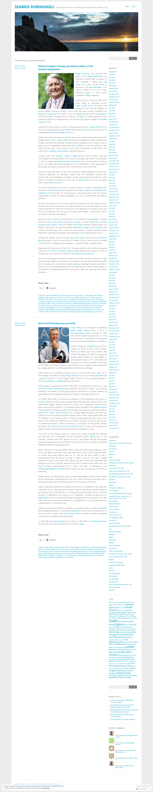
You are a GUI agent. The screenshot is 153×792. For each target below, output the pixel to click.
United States (123, 673)
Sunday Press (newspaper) (85, 310)
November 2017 (114, 364)
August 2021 (113, 239)
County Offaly (99, 299)
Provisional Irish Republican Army (48, 308)
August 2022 (113, 205)
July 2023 (112, 175)
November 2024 (114, 130)
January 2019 (113, 325)
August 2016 (113, 406)
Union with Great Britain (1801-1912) (120, 584)
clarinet (88, 130)
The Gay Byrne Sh (97, 521)
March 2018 (112, 353)
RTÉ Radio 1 (101, 341)
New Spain (112, 540)
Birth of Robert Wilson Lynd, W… (125, 751)
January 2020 (113, 292)
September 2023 (114, 169)
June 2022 (112, 211)
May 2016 (112, 414)
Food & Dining (113, 491)
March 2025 (112, 119)
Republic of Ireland (115, 661)
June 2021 (112, 244)
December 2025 (114, 94)
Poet (129, 655)
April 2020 (112, 283)
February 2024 (113, 155)
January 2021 (113, 258)
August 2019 (113, 306)
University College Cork (60, 132)
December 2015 (114, 428)
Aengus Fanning (82, 74)
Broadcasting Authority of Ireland (51, 469)
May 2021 (112, 247)
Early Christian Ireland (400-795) (119, 471)
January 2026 (113, 91)
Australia (123, 605)
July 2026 (112, 74)
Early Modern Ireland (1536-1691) (119, 477)
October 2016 (113, 400)
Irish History (72, 295)
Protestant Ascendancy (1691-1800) (120, 554)
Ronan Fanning (74, 222)
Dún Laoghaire (50, 151)
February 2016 (113, 423)
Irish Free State (114, 509)
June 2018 (112, 345)
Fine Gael (111, 627)
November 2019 (114, 297)
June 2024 (112, 144)
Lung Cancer (96, 303)
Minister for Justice (45, 389)
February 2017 (113, 389)
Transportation (114, 579)
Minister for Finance (46, 413)
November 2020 (114, 264)
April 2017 (112, 384)
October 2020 (113, 267)
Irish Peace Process (115, 515)
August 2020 (113, 272)
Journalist (133, 644)
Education (112, 479)
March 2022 (112, 219)
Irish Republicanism (118, 640)
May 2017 (112, 381)
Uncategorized (113, 582)
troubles (74, 156)
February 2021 (113, 255)
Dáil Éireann (123, 622)
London (130, 646)
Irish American (113, 506)
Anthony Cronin (56, 225)
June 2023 (112, 177)
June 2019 (112, 311)
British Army (114, 607)
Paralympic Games (87, 306)
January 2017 (113, 392)
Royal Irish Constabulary (129, 661)
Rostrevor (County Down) (77, 308)
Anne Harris (57, 183)
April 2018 (112, 350)
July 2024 (112, 141)
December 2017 (114, 361)
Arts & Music (113, 449)
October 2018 (113, 333)
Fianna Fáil (132, 625)
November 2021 (114, 230)
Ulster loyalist (85, 190)
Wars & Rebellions (114, 587)
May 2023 (112, 180)
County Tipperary (122, 618)
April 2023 (112, 183)
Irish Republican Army (116, 518)
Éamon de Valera (125, 677)
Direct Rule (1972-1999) (116, 468)
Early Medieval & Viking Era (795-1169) (121, 474)
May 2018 (112, 347)
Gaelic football (96, 127)
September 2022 (114, 203)
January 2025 (113, 125)
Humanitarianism (114, 504)
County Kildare (121, 616)
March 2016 (112, 420)
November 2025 (114, 97)
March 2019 (112, 319)
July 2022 (112, 208)
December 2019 (114, 294)
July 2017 (112, 375)
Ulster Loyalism (63, 312)
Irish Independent (95, 87)
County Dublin (62, 151)
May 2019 (112, 314)
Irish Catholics (130, 630)
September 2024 (114, 136)
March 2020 (112, 286)
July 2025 (112, 108)
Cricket (40, 301)
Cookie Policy (46, 788)
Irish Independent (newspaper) (82, 303)
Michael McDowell (61, 389)
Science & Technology (116, 562)
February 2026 (113, 88)
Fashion (111, 485)
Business (111, 454)
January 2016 (113, 425)
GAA (70, 143)
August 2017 (113, 372)
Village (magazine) (89, 312)
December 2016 (114, 395)
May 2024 (112, 147)
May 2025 (112, 113)
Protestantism (127, 657)
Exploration (112, 482)
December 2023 (114, 161)
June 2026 (112, 77)
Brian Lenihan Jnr (63, 413)
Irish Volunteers (128, 642)
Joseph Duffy (76, 328)
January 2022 (113, 225)
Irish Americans (121, 630)
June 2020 (112, 278)
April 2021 (112, 250)
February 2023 (113, 189)
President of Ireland (115, 657)
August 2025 (113, 105)
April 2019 (112, 317)
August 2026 (113, 72)
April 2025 (112, 116)
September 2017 (114, 370)
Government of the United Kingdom (125, 629)
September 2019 (114, 303)
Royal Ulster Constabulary (117, 663)
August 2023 (113, 172)
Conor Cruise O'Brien (60, 299)
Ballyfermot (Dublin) (80, 547)
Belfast (130, 604)
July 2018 (112, 342)
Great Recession (99, 549)
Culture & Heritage (115, 460)
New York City (115, 652)
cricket (68, 130)
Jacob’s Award (60, 521)
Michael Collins (131, 649)
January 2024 (113, 158)
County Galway (129, 615)
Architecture (113, 446)
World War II (114, 678)
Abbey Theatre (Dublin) (96, 295)
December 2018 (114, 328)
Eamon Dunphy (83, 227)
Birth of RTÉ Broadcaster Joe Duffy (56, 323)
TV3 (53, 450)
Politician (134, 655)
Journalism (80, 295)
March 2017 (112, 386)
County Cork (125, 612)
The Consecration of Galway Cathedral (123, 719)
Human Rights (113, 501)
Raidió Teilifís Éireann (80, 330)
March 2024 (112, 152)
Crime (111, 457)
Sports (111, 568)
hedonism (77, 264)
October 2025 (113, 99)
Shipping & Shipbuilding (116, 565)
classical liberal (54, 190)
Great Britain (113, 630)
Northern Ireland (63, 156)
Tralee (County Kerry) (51, 312)
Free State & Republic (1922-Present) (57, 295)
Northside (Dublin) (94, 553)
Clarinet (92, 297)
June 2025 (112, 111)
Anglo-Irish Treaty (115, 605)
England (119, 624)
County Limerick (131, 616)
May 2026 (112, 80)
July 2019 (112, 308)
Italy (128, 644)
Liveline (90, 338)
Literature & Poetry (115, 532)
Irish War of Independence (123, 643)
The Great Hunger (114, 573)
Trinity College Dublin (84, 555)
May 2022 (112, 214)
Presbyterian (80, 114)
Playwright (124, 655)
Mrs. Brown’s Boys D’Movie (70, 513)
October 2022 (113, 200)
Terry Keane (97, 227)
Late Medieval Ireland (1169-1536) (120, 526)
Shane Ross (94, 222)
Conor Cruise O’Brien (55, 222)
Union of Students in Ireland (52, 381)
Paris (119, 655)
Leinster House (44, 402)
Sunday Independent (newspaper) (66, 310)
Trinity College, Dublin (68, 376)
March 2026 (112, 86)
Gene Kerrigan (60, 303)
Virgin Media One (60, 557)
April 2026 (112, 83)
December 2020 (114, 261)
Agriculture (112, 440)
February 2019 (113, 322)
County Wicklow (132, 618)
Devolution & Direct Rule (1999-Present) (121, 463)
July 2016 (112, 409)
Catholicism (102, 114)
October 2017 (113, 367)
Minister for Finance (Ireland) (90, 551)
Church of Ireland (122, 610)
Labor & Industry (114, 523)
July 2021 (112, 242)
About (134, 6)
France (117, 627)
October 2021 (113, 233)
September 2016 (114, 403)
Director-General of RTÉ (73, 426)
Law (110, 529)
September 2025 (114, 102)
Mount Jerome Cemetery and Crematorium (56, 306)
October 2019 (113, 300)
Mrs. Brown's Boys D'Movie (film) (70, 553)
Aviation (111, 452)
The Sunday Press (81, 180)
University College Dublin (118, 676)
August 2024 (113, 138)
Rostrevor (42, 114)
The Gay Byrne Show (70, 555)
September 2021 (114, 236)
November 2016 (114, 398)
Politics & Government (116, 551)
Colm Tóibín (77, 225)
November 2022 (114, 197)
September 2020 (114, 269)
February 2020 (113, 289)
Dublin (80, 146)
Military (111, 537)
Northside (102, 508)
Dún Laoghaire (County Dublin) (52, 301)
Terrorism (112, 571)
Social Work (99, 376)
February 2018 (113, 356)
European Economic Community (67, 161)
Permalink (99, 312)
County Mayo (112, 618)
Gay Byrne (76, 511)
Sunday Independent (94, 76)
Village (88, 95)
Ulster (125, 671)
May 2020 (112, 280)
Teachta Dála (126, 666)
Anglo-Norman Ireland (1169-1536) (120, 443)
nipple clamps (43, 498)
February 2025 (113, 122)
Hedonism (69, 303)
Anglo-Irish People (128, 602)
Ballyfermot (93, 346)
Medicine (112, 534)
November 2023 (114, 164)
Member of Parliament (117, 649)
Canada (122, 607)
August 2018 (113, 339)
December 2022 (114, 194)
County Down (52, 114)
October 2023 (113, 166)
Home (127, 6)
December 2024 (114, 127)
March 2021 (112, 253)
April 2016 (112, 417)
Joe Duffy (51, 551)
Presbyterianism (98, 306)
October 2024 (113, 133)
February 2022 (113, 222)
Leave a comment (20, 68)
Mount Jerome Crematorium (83, 254)
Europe (126, 625)
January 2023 (113, 191)
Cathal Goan (55, 426)
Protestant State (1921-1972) (118, 557)
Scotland (127, 663)
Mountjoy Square (77, 333)
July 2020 (112, 275)
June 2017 (112, 378)
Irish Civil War (114, 632)
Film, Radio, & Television (53, 547)
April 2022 (112, 216)
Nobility (111, 543)
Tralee (77, 106)
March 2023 (112, 186)
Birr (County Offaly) (73, 297)
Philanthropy (113, 548)
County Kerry (87, 106)
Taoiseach (117, 666)
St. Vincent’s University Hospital (61, 251)
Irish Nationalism (125, 634)
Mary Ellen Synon (78, 238)
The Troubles (113, 576)
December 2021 (114, 228)
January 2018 (113, 359)
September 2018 (114, 336)
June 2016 (112, 411)
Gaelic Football (51, 303)
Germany (123, 627)
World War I (133, 676)
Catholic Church (84, 297)
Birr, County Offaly (60, 140)
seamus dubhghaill (34, 7)
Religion (111, 559)
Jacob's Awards (43, 551)
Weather (111, 590)
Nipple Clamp (85, 553)
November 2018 (114, 331)
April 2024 (112, 150)
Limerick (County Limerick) (117, 647)
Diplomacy (112, 465)
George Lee (94, 437)
